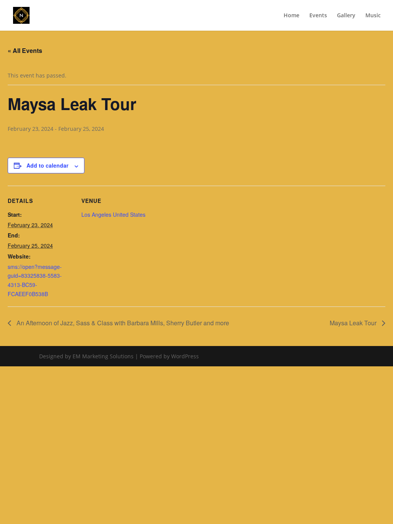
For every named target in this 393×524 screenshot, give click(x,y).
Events (318, 16)
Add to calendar (47, 165)
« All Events (25, 50)
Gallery (346, 16)
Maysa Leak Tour (354, 322)
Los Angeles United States (113, 214)
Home (291, 16)
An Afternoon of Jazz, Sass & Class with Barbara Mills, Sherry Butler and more (122, 322)
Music (373, 16)
